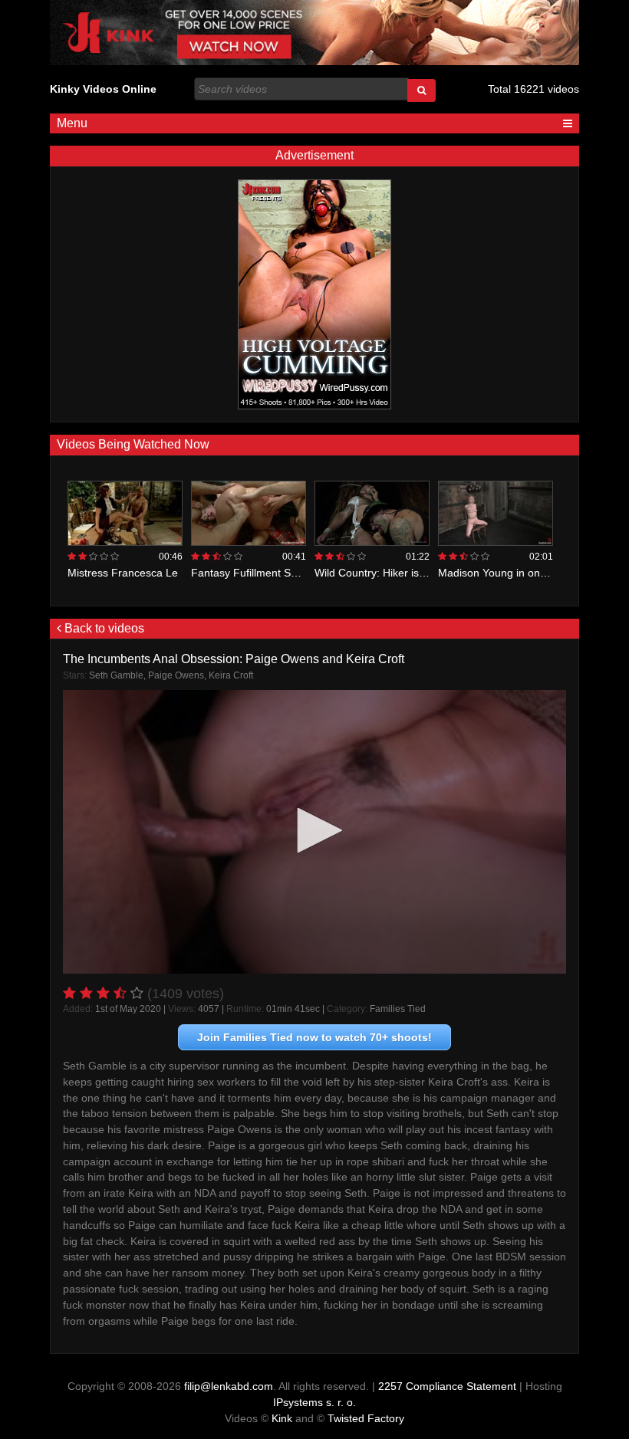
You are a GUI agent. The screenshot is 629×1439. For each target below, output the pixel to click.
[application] (314, 832)
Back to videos (102, 628)
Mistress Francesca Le (123, 573)
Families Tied (398, 1009)
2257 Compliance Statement (447, 1386)
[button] (314, 830)
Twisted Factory (366, 1418)
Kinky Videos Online (103, 89)
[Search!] (421, 90)
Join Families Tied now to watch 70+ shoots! (314, 1037)
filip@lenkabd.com (228, 1386)
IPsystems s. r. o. (314, 1402)
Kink (282, 1418)
